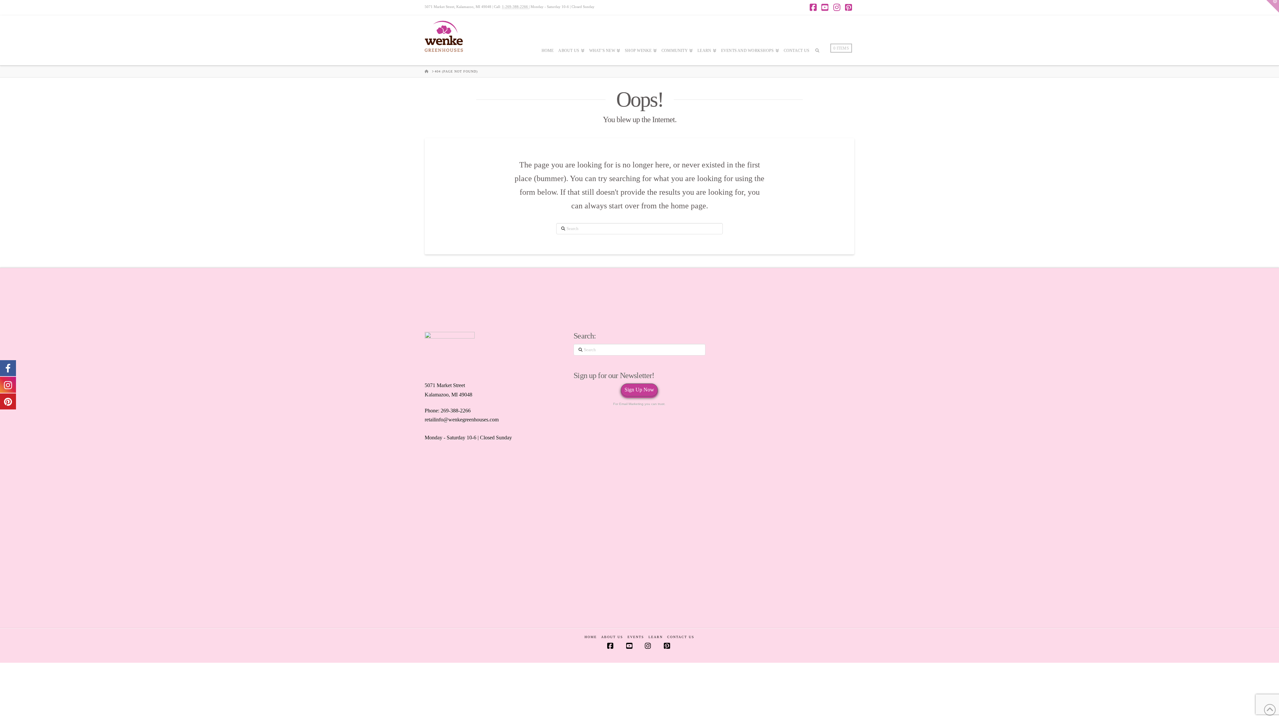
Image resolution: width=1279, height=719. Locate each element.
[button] (1272, 6)
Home (591, 637)
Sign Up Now (639, 389)
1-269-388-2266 (515, 7)
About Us (612, 637)
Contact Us (680, 637)
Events (636, 637)
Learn (655, 637)
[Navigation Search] (817, 70)
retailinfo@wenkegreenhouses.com (462, 419)
